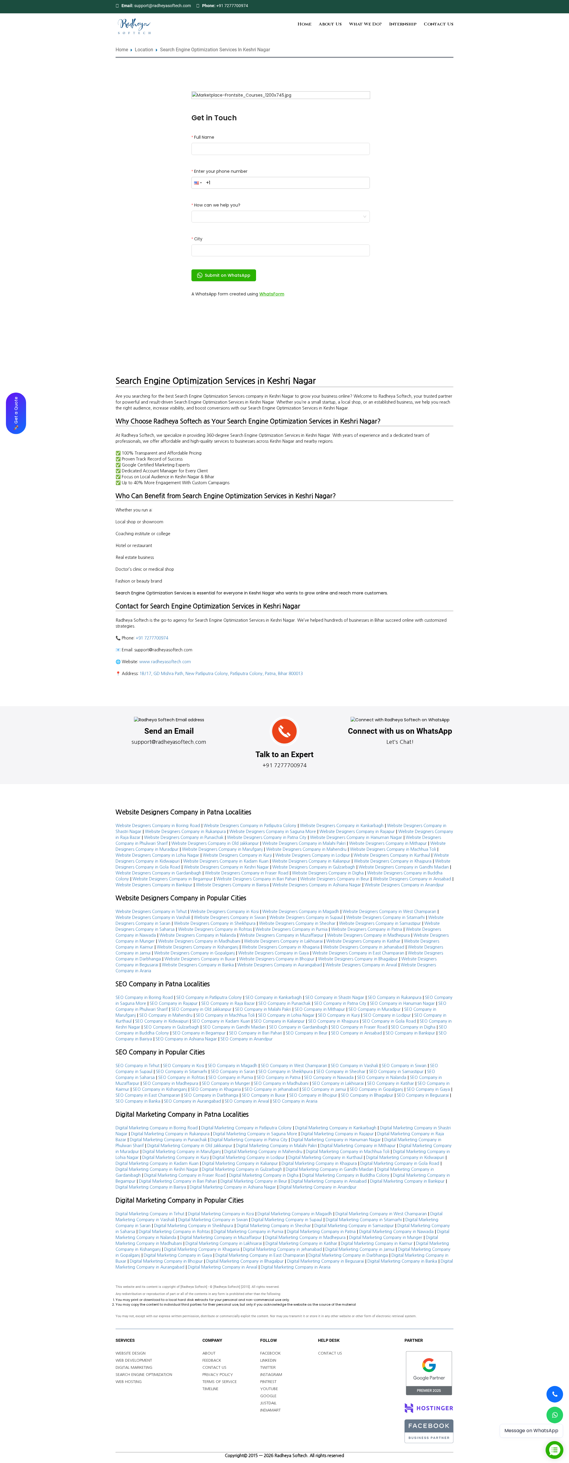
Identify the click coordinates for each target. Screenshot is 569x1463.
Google (268, 1396)
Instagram (271, 1374)
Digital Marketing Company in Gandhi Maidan (329, 1169)
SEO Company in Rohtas (181, 1077)
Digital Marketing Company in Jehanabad (282, 1249)
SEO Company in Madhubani (281, 1083)
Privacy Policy (217, 1374)
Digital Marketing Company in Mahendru (263, 1151)
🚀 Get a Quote (16, 413)
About (208, 1353)
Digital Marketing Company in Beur (253, 1181)
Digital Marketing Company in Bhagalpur (245, 1261)
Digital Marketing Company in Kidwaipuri (405, 1157)
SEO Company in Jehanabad (271, 1089)
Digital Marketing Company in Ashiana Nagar (233, 1187)
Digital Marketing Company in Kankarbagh (335, 1128)
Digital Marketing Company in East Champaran (260, 1255)
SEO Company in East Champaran (148, 1095)
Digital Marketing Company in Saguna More (255, 1134)
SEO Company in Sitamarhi (181, 1071)
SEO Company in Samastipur (396, 1071)
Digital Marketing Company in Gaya (178, 1255)
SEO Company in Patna (279, 1077)
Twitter (268, 1367)
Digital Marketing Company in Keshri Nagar (157, 1169)
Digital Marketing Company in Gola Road (399, 1163)
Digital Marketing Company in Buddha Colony (345, 1175)
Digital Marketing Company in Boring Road (157, 1128)
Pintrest (268, 1382)
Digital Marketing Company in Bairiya (151, 1187)
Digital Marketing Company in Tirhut (150, 1214)
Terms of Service (219, 1382)
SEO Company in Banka (138, 1101)
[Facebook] (427, 6)
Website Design (131, 1353)
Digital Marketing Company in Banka (402, 1261)
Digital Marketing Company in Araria (295, 1267)
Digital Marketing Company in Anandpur (318, 1187)
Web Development (134, 1360)
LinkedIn (268, 1360)
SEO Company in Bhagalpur (367, 1095)
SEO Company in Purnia (230, 1077)
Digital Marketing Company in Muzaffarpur (221, 1237)
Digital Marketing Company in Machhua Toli (347, 1151)
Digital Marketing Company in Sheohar (274, 1226)
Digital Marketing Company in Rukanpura (170, 1134)
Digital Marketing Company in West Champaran (381, 1214)
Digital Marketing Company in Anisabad (329, 1181)
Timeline (210, 1389)
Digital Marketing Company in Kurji (175, 1157)
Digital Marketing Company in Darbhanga (348, 1255)
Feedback (211, 1360)
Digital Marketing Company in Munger (385, 1237)
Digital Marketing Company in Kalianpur (240, 1163)
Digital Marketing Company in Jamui (359, 1249)
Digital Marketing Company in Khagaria (201, 1249)
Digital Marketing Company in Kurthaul (325, 1157)
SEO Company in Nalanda (381, 1077)
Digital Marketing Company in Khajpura (319, 1163)
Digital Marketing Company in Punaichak (168, 1140)
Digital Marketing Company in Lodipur (248, 1157)
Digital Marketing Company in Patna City (248, 1140)
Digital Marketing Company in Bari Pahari (178, 1181)
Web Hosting (129, 1382)
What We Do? (365, 24)
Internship (402, 24)
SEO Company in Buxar (264, 1095)
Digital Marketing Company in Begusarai (325, 1261)
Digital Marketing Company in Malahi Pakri (276, 1146)
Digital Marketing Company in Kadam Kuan (157, 1163)
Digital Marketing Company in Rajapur (337, 1134)
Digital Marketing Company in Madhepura (305, 1237)
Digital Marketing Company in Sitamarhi (364, 1220)
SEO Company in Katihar (390, 1083)
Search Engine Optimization (144, 1374)
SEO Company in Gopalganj (376, 1089)
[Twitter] (435, 6)
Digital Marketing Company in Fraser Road (185, 1175)
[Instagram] (450, 6)
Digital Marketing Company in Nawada (396, 1231)
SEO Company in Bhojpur (313, 1095)
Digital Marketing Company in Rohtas (174, 1231)
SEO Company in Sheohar (340, 1071)
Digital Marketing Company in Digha (263, 1175)
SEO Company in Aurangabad (192, 1101)
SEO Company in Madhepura (170, 1083)
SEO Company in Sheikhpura (285, 1071)
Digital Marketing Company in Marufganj (182, 1151)
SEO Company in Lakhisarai (338, 1083)
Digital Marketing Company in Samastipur (354, 1226)
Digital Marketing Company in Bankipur (407, 1181)
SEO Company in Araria (295, 1101)
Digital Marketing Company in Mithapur (358, 1146)
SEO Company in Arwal (247, 1101)
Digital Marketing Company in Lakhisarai (224, 1243)
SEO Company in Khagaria (216, 1089)
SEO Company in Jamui (324, 1089)
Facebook (270, 1353)
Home (304, 24)
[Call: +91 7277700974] (554, 1394)
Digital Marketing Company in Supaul (286, 1220)
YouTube (269, 1389)
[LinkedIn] (443, 6)
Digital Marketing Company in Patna (321, 1231)
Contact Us (438, 24)
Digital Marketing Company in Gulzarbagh (242, 1169)
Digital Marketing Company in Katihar (301, 1243)
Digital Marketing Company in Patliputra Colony (246, 1128)
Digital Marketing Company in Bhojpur (166, 1261)
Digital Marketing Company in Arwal (222, 1267)
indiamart (270, 1410)
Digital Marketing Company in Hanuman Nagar (336, 1140)
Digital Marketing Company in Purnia (248, 1231)
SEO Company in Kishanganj (160, 1089)
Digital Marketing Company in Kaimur (377, 1243)
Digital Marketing (134, 1367)
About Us (330, 24)
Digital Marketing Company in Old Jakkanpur (189, 1146)
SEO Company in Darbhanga (211, 1095)
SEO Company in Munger (226, 1083)
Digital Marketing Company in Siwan (213, 1220)
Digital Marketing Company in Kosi (221, 1214)
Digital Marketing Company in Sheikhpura (193, 1226)
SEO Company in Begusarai (423, 1095)
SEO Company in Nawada (329, 1077)
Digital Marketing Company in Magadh (295, 1214)
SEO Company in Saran (233, 1071)
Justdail (268, 1403)
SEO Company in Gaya (428, 1089)
